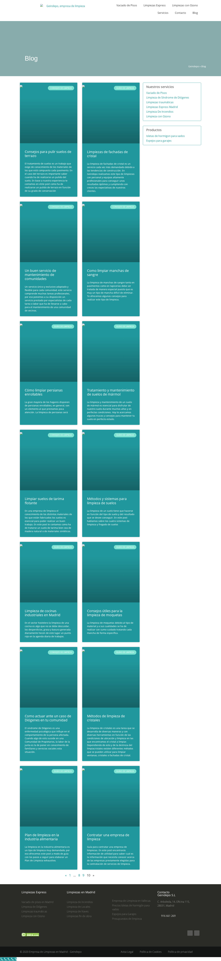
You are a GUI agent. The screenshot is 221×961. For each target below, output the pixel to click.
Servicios (163, 13)
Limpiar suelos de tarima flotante (44, 500)
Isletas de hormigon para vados (165, 136)
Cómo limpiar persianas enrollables (44, 392)
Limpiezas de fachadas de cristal (107, 154)
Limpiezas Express (155, 5)
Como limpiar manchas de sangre (108, 272)
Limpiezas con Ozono (185, 5)
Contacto (180, 13)
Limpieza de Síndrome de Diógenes (167, 97)
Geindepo (193, 66)
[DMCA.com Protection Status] (30, 938)
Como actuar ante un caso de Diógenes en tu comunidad (48, 718)
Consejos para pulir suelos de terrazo (48, 153)
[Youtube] (196, 933)
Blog (195, 13)
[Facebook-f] (190, 933)
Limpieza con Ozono (158, 116)
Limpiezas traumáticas (160, 102)
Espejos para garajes (158, 140)
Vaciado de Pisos (126, 5)
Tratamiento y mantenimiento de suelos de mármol (110, 392)
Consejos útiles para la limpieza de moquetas (104, 613)
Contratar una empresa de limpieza (108, 837)
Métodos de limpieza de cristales (106, 718)
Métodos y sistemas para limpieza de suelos (107, 500)
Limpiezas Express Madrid (162, 107)
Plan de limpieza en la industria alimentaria (42, 837)
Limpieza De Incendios (159, 111)
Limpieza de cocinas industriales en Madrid (42, 613)
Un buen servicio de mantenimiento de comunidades (40, 274)
